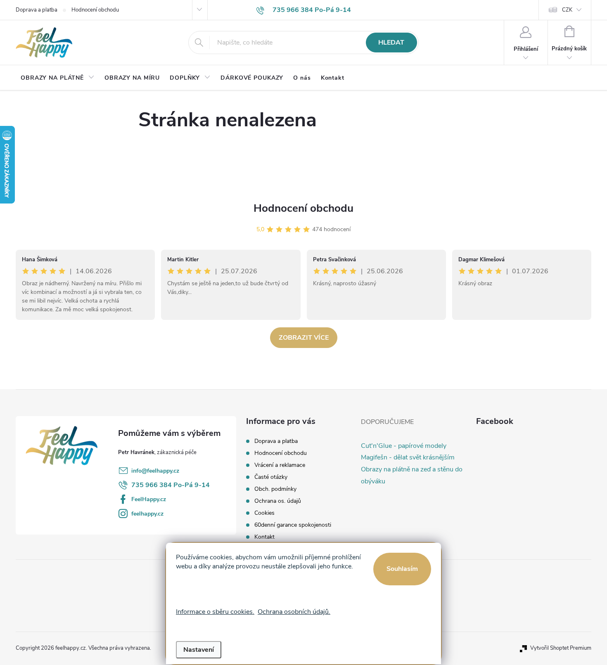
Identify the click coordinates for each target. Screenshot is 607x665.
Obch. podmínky (275, 489)
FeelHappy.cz (148, 499)
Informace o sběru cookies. (215, 611)
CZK (567, 10)
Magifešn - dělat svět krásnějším (408, 457)
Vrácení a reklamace (279, 465)
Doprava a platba (36, 10)
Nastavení (198, 649)
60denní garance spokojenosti (292, 525)
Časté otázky (270, 477)
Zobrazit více (304, 337)
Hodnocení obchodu (95, 10)
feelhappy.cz (147, 514)
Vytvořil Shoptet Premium (560, 648)
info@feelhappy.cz (155, 471)
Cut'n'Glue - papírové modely (403, 445)
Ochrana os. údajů (277, 501)
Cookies (264, 513)
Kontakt (264, 537)
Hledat (391, 42)
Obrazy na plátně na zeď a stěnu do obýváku (411, 475)
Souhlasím (402, 568)
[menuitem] (58, 78)
